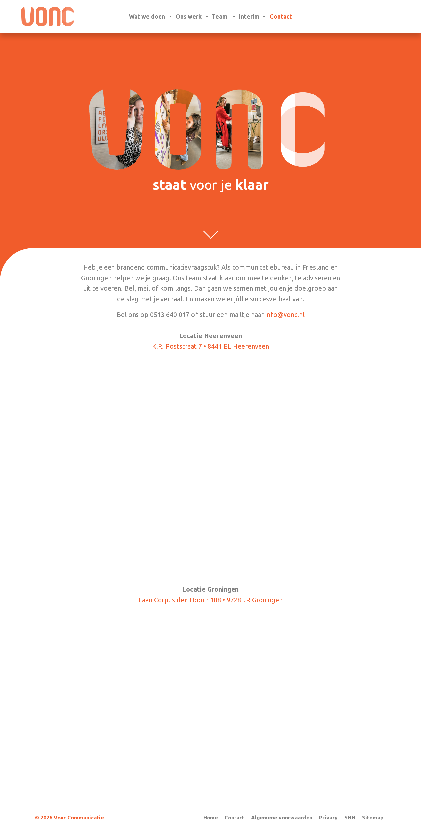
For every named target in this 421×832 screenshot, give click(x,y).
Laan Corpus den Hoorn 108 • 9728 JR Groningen (210, 600)
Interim (249, 16)
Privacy (328, 817)
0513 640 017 (169, 314)
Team (219, 16)
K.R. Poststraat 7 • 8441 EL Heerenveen (210, 346)
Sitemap (373, 817)
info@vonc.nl (285, 314)
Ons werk (189, 16)
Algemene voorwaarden (281, 817)
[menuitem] (148, 16)
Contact (281, 16)
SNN (350, 817)
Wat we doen (147, 16)
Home (210, 817)
